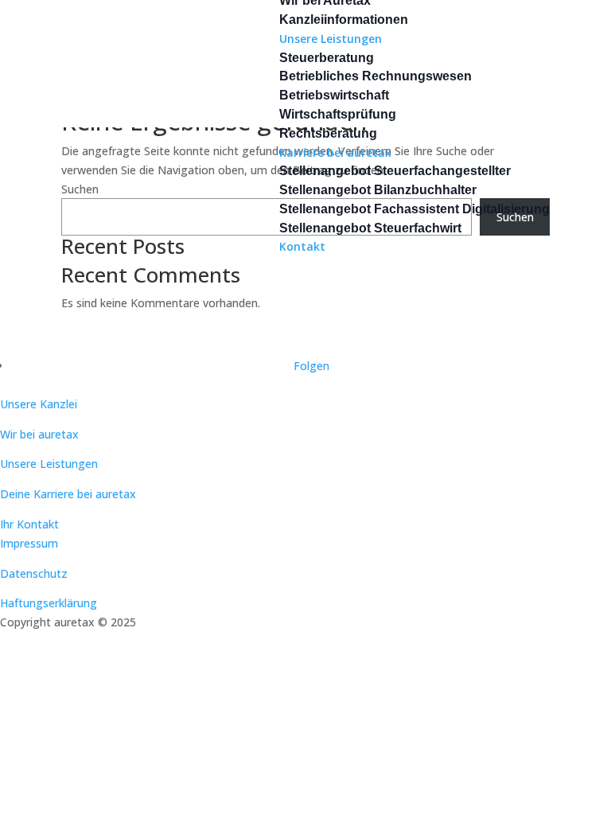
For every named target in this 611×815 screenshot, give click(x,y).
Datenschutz (34, 573)
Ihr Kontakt (29, 524)
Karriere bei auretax (335, 152)
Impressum (29, 543)
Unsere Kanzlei (38, 403)
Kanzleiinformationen (343, 19)
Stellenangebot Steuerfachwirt (370, 228)
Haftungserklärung (48, 602)
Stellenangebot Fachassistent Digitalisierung (414, 209)
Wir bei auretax (39, 434)
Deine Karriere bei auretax (68, 493)
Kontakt (302, 246)
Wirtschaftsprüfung (337, 114)
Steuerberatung (326, 57)
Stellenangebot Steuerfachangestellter (395, 170)
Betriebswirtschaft (334, 95)
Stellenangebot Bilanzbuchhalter (378, 190)
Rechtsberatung (328, 133)
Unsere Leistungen (330, 38)
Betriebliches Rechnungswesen (375, 76)
